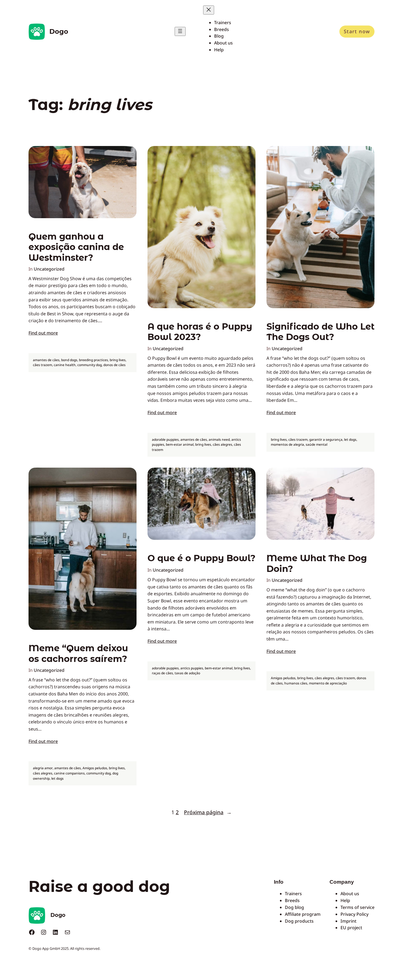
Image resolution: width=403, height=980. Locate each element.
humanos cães (295, 683)
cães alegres (222, 444)
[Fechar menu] (208, 10)
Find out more (43, 333)
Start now (357, 31)
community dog (89, 365)
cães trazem (42, 365)
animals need (219, 439)
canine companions (69, 773)
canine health (65, 365)
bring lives (118, 360)
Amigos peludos (95, 768)
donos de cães (114, 365)
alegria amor (43, 768)
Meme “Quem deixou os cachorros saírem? (78, 653)
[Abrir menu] (180, 31)
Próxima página (208, 812)
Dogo (58, 31)
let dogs (350, 439)
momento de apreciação (328, 683)
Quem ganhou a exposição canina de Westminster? (76, 247)
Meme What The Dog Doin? (316, 563)
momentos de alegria (287, 444)
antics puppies (191, 668)
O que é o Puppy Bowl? (201, 558)
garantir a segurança (325, 439)
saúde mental (316, 444)
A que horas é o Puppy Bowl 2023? (199, 331)
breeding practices (93, 360)
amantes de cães (46, 360)
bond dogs (69, 360)
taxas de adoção (187, 673)
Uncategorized (49, 269)
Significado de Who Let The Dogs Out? (320, 331)
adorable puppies (165, 439)
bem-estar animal (180, 444)
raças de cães (162, 673)
